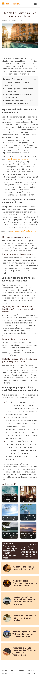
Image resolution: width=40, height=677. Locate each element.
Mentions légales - (5, 672)
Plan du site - (14, 672)
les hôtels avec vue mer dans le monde (20, 159)
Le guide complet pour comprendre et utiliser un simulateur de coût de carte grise (23, 600)
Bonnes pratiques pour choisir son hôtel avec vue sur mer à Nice (19, 101)
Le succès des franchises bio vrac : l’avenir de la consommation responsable (29, 552)
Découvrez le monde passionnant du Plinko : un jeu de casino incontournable (24, 651)
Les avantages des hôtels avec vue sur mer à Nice (19, 90)
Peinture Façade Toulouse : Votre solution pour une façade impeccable (24, 634)
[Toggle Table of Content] (33, 79)
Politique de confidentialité (32, 672)
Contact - (21, 672)
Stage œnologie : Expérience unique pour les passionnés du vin (24, 583)
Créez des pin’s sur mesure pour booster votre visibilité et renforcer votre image (10, 552)
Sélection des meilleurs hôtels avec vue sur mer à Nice (19, 96)
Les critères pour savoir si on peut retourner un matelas (24, 617)
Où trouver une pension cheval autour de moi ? (23, 568)
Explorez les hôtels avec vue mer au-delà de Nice (19, 84)
